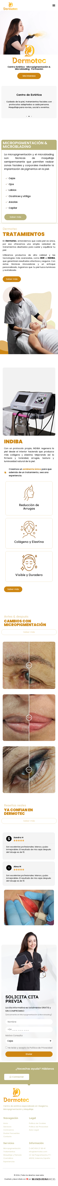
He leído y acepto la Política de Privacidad (30, 1047)
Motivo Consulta (14, 1036)
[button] (54, 5)
